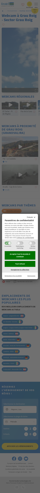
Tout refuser (20, 264)
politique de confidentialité (25, 238)
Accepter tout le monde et (20, 255)
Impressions (31, 276)
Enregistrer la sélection (20, 270)
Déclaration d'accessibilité (13, 276)
